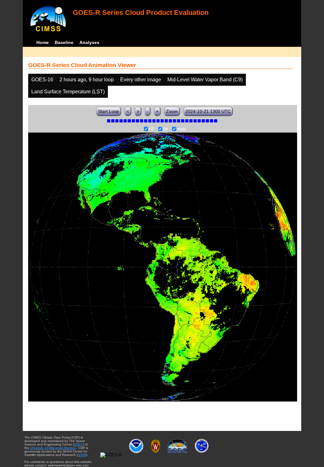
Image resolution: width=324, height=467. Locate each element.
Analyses (89, 42)
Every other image (140, 79)
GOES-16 (42, 79)
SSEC (78, 444)
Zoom (172, 111)
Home (42, 42)
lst (165, 129)
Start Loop (108, 111)
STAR (82, 455)
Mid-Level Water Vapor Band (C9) (205, 79)
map (181, 129)
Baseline (64, 42)
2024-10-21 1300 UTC (208, 111)
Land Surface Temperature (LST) (68, 91)
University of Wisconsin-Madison (53, 448)
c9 (151, 129)
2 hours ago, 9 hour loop (86, 79)
